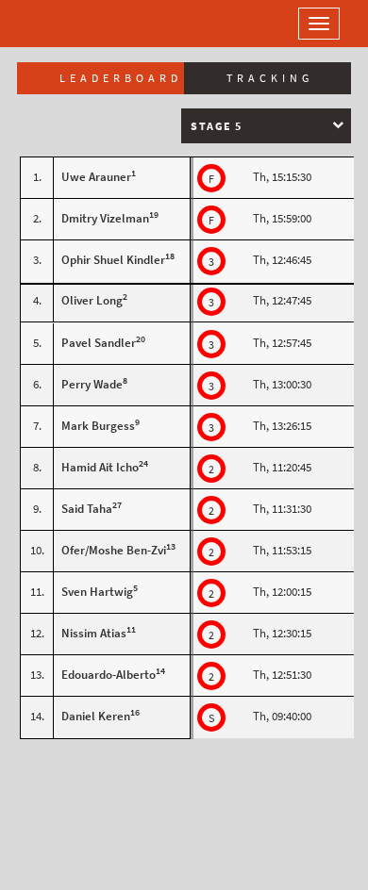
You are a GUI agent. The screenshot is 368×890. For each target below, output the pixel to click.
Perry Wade (92, 384)
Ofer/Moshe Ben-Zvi (113, 550)
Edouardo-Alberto (108, 675)
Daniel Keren (95, 716)
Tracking (269, 78)
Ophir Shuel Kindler (113, 260)
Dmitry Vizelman (105, 218)
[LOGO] (75, 23)
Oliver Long (92, 300)
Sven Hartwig (97, 592)
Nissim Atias (93, 633)
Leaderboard (120, 78)
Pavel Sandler (98, 343)
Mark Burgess (98, 426)
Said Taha (86, 509)
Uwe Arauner (96, 177)
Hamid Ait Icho (100, 467)
